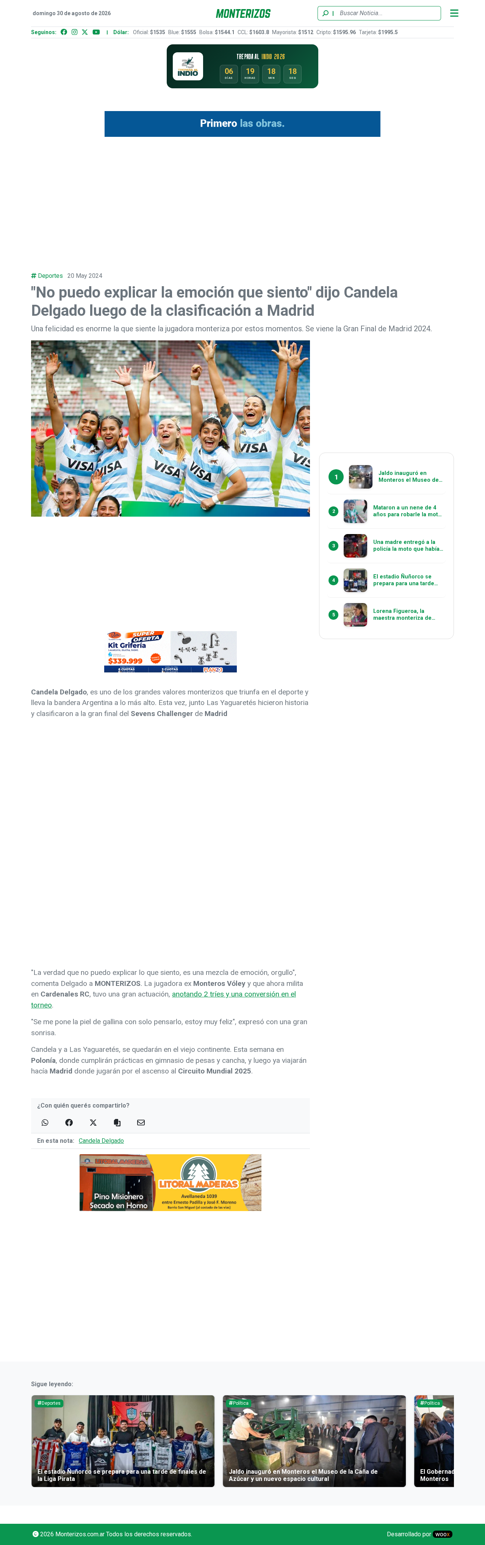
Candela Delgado (101, 1140)
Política (241, 1403)
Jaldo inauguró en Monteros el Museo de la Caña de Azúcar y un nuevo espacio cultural (303, 1475)
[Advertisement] (242, 200)
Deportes (50, 275)
